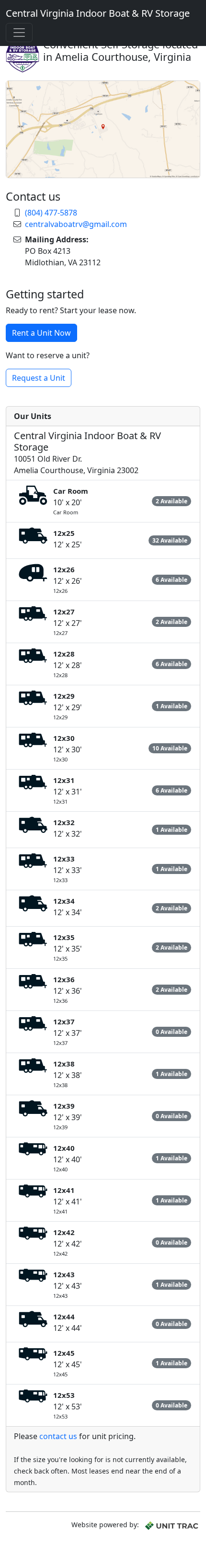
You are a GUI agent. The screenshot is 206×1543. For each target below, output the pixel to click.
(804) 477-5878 (51, 212)
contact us (58, 1436)
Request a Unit (38, 378)
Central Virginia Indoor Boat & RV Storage (98, 13)
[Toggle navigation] (19, 32)
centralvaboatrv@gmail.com (76, 224)
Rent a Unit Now (41, 333)
